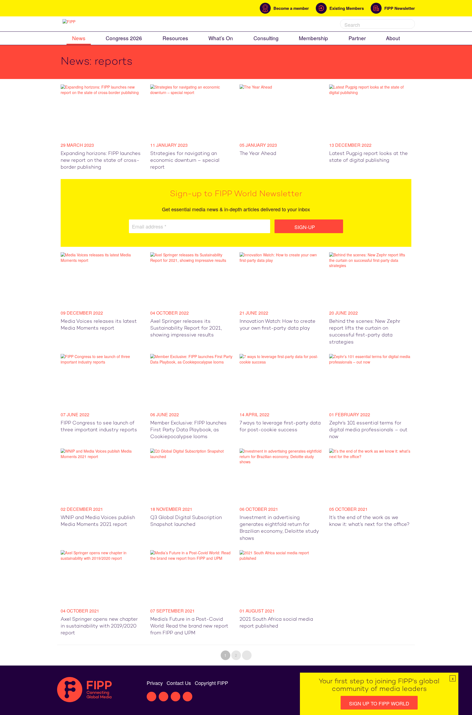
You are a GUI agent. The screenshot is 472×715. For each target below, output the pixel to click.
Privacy (155, 682)
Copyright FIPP (211, 682)
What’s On (220, 38)
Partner (357, 38)
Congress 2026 (124, 38)
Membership (313, 38)
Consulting (266, 38)
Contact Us (179, 682)
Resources (175, 38)
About (393, 38)
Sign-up (305, 226)
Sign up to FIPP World (379, 703)
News (78, 38)
